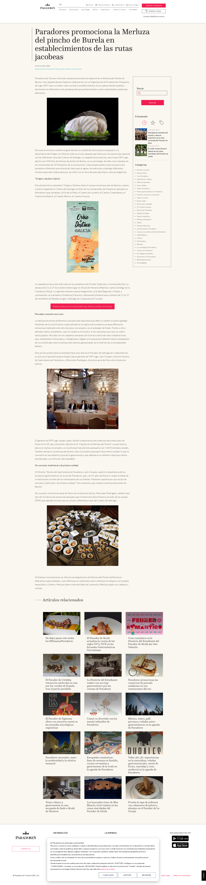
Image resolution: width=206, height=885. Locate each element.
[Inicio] (47, 5)
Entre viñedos (142, 185)
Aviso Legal (165, 875)
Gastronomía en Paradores (45, 69)
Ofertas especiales (143, 182)
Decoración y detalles (144, 204)
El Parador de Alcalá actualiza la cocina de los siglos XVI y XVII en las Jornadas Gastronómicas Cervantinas (101, 644)
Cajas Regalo (85, 9)
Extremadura (141, 241)
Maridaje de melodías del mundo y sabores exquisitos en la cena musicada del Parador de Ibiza (158, 138)
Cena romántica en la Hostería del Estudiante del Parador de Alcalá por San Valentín (143, 642)
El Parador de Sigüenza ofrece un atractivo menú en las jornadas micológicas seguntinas (62, 723)
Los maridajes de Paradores (147, 247)
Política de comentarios (182, 875)
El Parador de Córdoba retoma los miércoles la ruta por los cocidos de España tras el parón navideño (61, 684)
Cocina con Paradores (145, 250)
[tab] (144, 123)
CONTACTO (26, 849)
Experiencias (104, 9)
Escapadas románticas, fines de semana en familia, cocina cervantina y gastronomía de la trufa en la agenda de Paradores (102, 763)
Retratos (140, 244)
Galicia (139, 223)
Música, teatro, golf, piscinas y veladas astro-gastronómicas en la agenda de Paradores (144, 723)
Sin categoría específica (145, 253)
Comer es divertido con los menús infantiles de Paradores (102, 721)
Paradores (62, 9)
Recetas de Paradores (144, 210)
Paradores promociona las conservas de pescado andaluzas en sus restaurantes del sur (143, 684)
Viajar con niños (142, 198)
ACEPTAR (127, 875)
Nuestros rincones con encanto (148, 195)
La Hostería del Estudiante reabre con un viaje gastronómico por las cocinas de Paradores (102, 684)
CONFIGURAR (108, 875)
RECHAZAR (146, 875)
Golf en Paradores (143, 188)
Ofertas (95, 9)
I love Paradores (143, 176)
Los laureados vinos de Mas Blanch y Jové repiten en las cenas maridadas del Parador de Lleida (102, 807)
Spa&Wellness (142, 235)
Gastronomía (73, 9)
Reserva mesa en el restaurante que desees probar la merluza (82, 306)
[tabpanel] (152, 143)
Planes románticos (143, 216)
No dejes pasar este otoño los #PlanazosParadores (60, 639)
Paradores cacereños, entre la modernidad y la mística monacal (61, 760)
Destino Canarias (143, 170)
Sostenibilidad (142, 263)
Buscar (140, 88)
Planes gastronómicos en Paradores (68, 69)
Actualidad (133, 9)
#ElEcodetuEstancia (144, 260)
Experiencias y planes (144, 179)
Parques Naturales (143, 226)
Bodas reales (141, 201)
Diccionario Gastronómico (146, 257)
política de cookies (108, 869)
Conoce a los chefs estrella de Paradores (151, 232)
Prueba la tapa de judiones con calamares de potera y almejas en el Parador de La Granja (143, 807)
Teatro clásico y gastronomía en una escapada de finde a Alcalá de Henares (60, 807)
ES (60, 4)
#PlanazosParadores (144, 219)
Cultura (139, 238)
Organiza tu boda (143, 213)
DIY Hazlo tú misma (144, 207)
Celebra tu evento (119, 9)
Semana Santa (142, 173)
